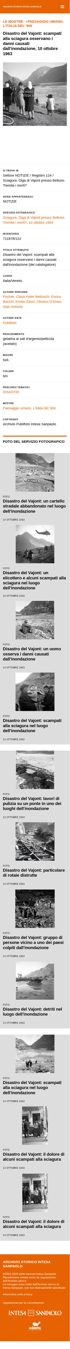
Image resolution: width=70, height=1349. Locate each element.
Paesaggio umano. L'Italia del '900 (29, 408)
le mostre (13, 21)
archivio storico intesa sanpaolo (22, 7)
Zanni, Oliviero (37, 302)
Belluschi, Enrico (48, 297)
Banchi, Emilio (14, 302)
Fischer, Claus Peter (18, 297)
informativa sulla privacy (17, 1294)
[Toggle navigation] (62, 7)
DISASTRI (11, 392)
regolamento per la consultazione (23, 1302)
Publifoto (9, 323)
